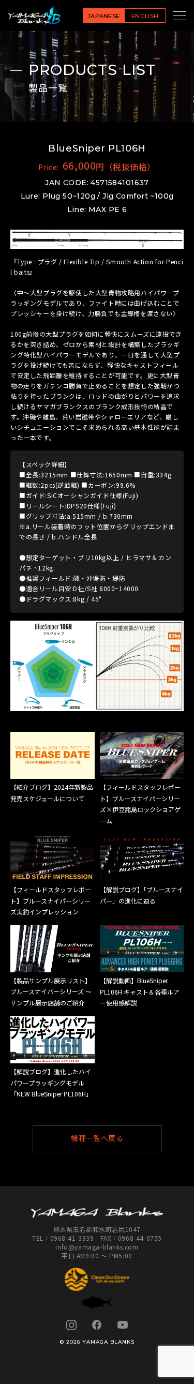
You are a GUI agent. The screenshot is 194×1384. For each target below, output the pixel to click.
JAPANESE (103, 16)
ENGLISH (144, 16)
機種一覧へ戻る (97, 1138)
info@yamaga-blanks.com (96, 1246)
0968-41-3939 (72, 1237)
